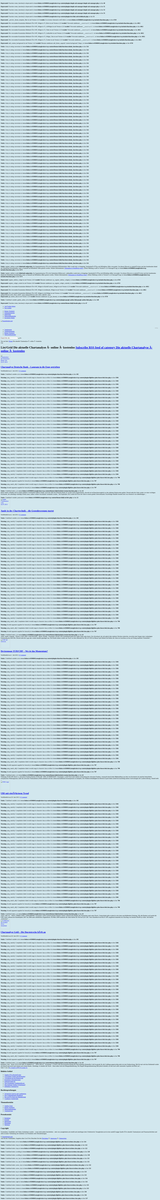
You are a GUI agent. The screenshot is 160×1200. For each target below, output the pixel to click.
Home (10, 341)
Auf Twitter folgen (9, 306)
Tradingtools (8, 329)
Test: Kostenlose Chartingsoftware (14, 1083)
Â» (21, 1068)
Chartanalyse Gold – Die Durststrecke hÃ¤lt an (23, 932)
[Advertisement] (22, 324)
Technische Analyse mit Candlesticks (15, 1094)
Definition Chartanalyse (11, 1086)
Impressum (7, 1121)
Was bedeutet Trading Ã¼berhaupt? (14, 1085)
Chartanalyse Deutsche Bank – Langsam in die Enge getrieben (30, 367)
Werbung (7, 1125)
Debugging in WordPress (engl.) (74, 268)
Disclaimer (7, 1123)
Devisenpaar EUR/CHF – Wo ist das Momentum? (24, 651)
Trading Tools (8, 1106)
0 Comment (22, 371)
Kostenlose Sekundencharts (12, 1080)
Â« (15, 1068)
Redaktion (7, 1118)
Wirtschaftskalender (10, 316)
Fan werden (7, 308)
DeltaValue (7, 314)
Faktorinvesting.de (9, 1081)
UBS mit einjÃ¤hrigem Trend (15, 793)
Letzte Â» (25, 1068)
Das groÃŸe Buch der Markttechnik (15, 1097)
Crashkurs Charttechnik (11, 1099)
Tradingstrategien (9, 331)
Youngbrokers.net (7, 1136)
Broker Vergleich (9, 311)
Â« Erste (11, 1068)
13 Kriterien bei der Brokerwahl (13, 1078)
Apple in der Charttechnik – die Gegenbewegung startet (27, 511)
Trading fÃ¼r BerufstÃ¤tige (12, 1075)
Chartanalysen (8, 1111)
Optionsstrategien (9, 313)
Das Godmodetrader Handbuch (13, 1095)
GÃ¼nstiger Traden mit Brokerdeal (14, 1076)
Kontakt (6, 1120)
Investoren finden (9, 318)
